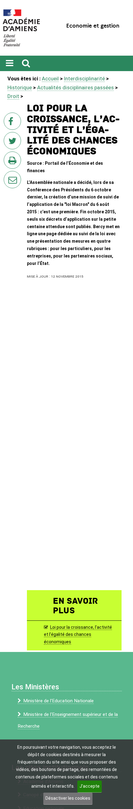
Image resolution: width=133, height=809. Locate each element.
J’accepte (89, 786)
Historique (19, 87)
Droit (13, 96)
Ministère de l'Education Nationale (58, 701)
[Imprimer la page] (13, 162)
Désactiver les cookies (67, 798)
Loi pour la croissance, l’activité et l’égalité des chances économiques (78, 635)
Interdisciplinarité (84, 78)
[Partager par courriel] (8, 175)
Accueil (50, 78)
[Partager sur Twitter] (13, 142)
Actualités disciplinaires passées (75, 87)
